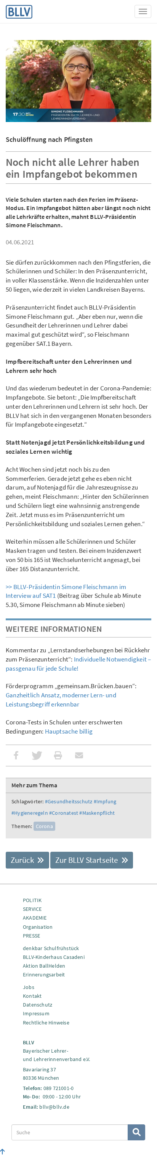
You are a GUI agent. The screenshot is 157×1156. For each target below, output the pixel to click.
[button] (16, 755)
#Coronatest (63, 812)
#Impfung (105, 801)
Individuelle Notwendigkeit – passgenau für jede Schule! (78, 664)
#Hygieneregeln (29, 812)
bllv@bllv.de (54, 1106)
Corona (44, 826)
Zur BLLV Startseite (87, 860)
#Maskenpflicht (97, 812)
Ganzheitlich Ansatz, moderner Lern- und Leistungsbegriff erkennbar (61, 699)
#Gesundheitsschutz (69, 801)
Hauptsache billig (68, 731)
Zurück (23, 860)
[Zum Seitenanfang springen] (2, 1152)
